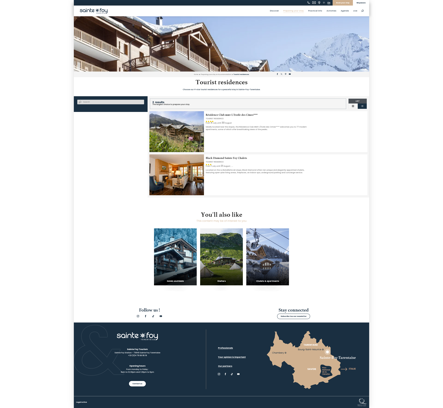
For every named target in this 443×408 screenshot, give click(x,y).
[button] (363, 11)
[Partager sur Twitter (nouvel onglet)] (281, 74)
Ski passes (361, 3)
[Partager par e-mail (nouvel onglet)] (290, 74)
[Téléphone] (308, 2)
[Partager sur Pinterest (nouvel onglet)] (286, 74)
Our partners (225, 366)
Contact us (137, 383)
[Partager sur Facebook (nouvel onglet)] (277, 74)
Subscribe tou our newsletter (294, 316)
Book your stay (342, 3)
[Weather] (324, 2)
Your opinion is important (232, 357)
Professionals (225, 347)
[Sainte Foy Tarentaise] (94, 11)
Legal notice (81, 402)
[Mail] (314, 2)
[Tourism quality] (362, 402)
